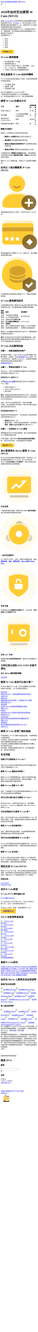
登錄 (2, 587)
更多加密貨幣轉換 (7, 957)
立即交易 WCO (8, 911)
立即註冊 (4, 677)
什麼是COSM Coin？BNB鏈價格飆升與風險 (20, 971)
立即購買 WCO (7, 51)
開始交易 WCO (7, 445)
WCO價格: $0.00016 (8, 898)
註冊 (5, 587)
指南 (14, 1030)
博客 (22, 1030)
